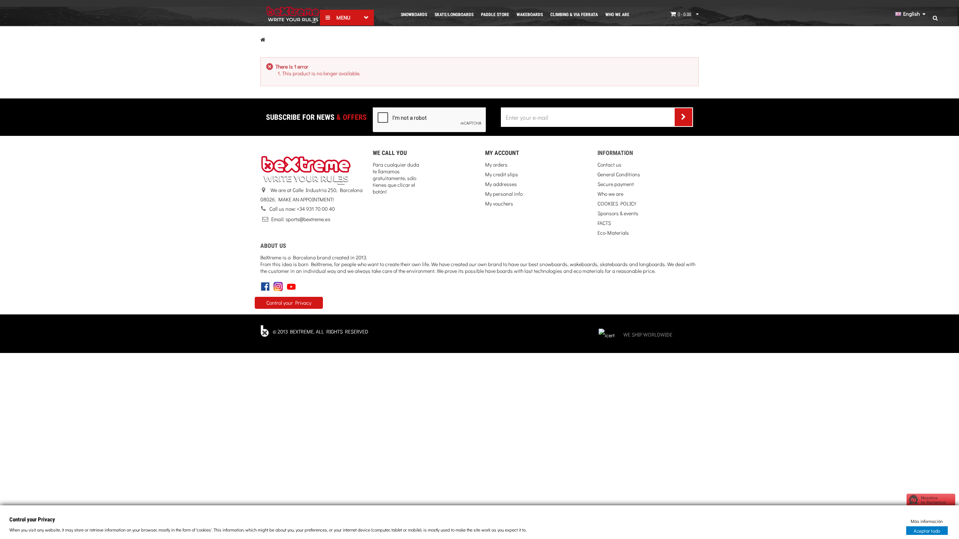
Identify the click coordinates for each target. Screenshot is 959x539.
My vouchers (499, 203)
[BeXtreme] (293, 15)
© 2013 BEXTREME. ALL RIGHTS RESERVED (320, 331)
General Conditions (619, 174)
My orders (496, 164)
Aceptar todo (927, 530)
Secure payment (616, 184)
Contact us (609, 164)
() (684, 14)
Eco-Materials (613, 232)
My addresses (501, 184)
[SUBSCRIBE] (683, 117)
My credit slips (501, 174)
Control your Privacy (288, 302)
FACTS (604, 222)
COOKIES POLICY (617, 203)
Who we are (610, 193)
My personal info (504, 193)
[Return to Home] (262, 39)
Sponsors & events (618, 213)
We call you (390, 152)
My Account (502, 152)
